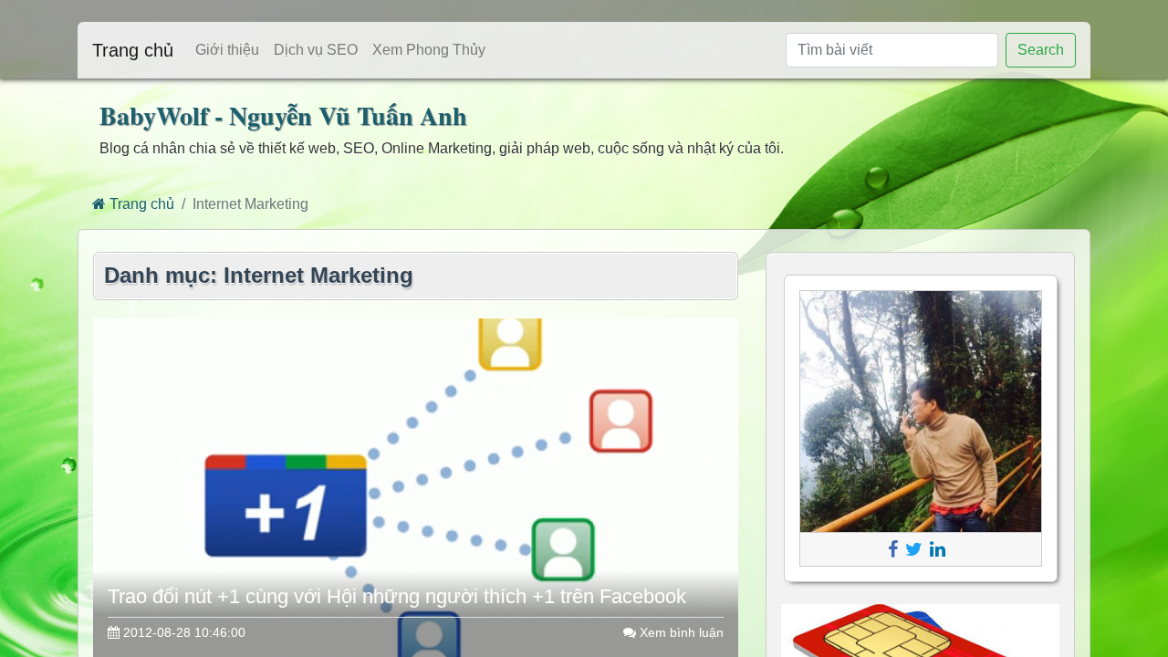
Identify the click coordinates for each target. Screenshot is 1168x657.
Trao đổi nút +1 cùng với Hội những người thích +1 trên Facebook (397, 596)
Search (1040, 49)
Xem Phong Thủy (428, 49)
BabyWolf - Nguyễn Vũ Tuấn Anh (283, 115)
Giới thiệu (227, 49)
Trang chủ (132, 50)
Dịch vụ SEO (316, 49)
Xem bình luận (680, 632)
